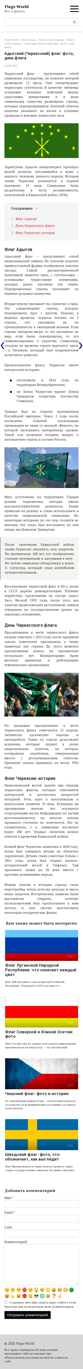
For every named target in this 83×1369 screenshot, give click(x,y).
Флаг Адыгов (26, 218)
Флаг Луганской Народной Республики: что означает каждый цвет (40, 970)
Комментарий (15, 1242)
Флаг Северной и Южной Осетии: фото (39, 1034)
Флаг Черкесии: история (35, 232)
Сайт (8, 1227)
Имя (8, 1197)
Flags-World (17, 6)
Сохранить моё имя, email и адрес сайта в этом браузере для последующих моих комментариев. (40, 1304)
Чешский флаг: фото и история (37, 1093)
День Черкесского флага (35, 225)
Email (9, 1212)
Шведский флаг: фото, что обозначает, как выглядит (32, 1157)
